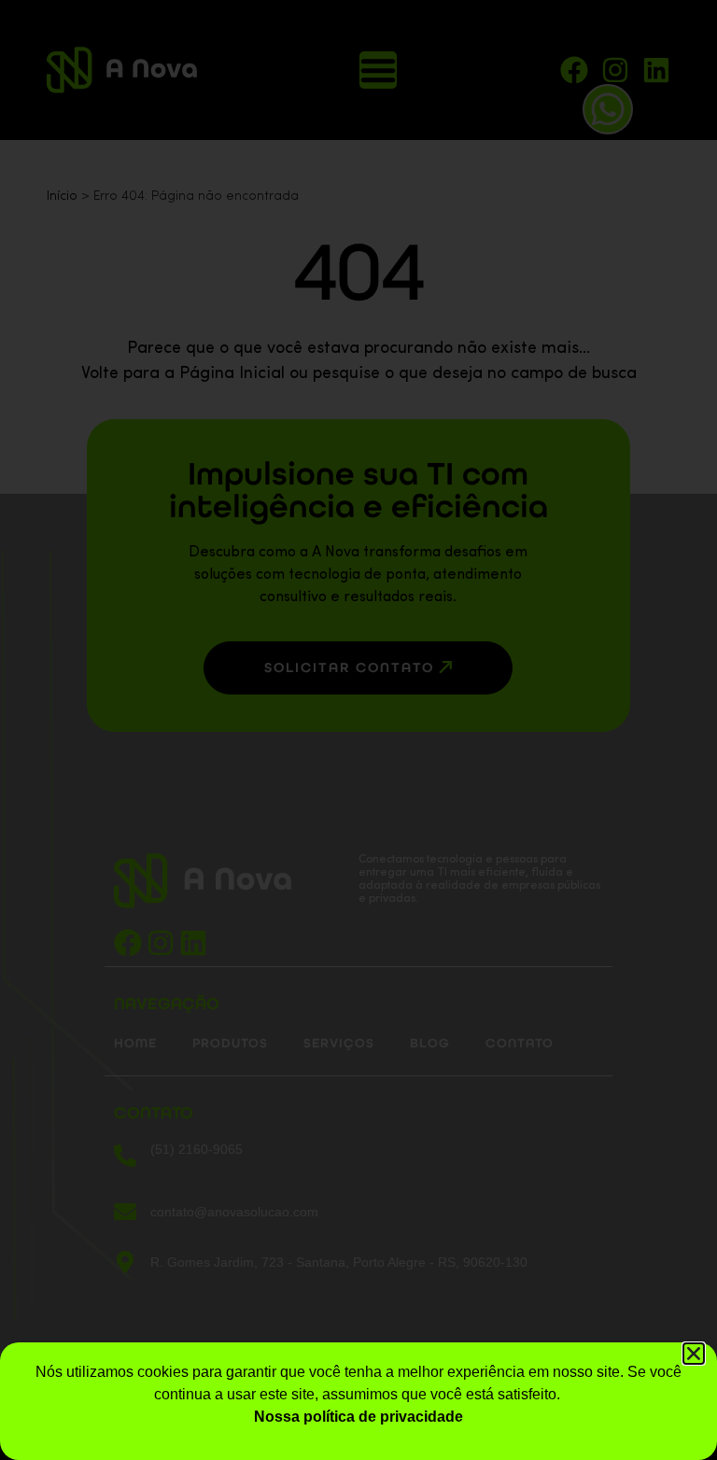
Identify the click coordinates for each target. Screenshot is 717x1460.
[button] (693, 1353)
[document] (358, 730)
